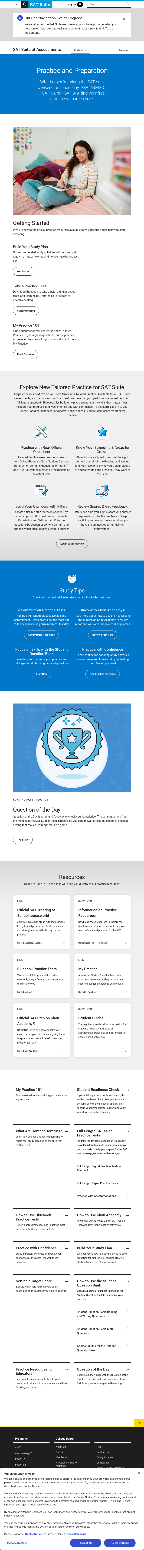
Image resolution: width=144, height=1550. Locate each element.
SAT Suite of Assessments (37, 49)
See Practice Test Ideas (41, 634)
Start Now (41, 674)
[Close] (139, 1473)
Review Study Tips (102, 634)
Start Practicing (26, 310)
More (122, 50)
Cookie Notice (33, 1533)
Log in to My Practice (72, 543)
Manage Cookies (17, 1542)
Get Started (23, 271)
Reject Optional (120, 1542)
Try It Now (22, 839)
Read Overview (25, 354)
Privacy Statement (75, 1533)
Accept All (86, 1542)
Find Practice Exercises (103, 674)
